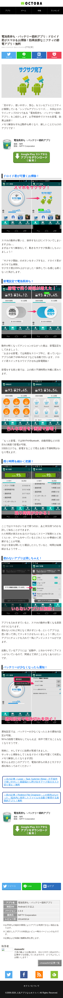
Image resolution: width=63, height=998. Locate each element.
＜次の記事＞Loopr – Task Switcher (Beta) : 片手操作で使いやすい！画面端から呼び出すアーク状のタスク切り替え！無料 (31, 782)
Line (24, 57)
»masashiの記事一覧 (50, 963)
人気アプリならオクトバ (27, 993)
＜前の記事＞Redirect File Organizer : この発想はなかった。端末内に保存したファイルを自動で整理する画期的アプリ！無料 (31, 798)
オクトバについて (31, 986)
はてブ (39, 57)
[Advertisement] (31, 24)
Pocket (54, 57)
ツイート (9, 57)
